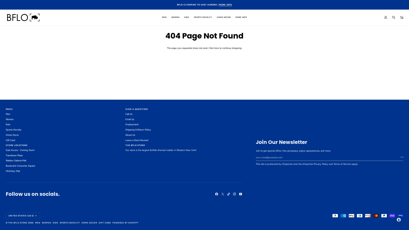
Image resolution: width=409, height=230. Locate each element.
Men (8, 114)
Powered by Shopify (125, 223)
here (216, 48)
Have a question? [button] (136, 109)
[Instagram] (234, 194)
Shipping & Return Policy (138, 129)
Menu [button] (9, 109)
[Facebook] (216, 194)
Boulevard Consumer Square (20, 165)
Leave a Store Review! (136, 140)
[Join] (400, 157)
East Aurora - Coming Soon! (20, 150)
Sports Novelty (13, 129)
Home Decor (12, 135)
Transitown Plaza (14, 155)
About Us (130, 135)
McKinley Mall (13, 171)
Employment (132, 124)
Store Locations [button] (17, 145)
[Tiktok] (228, 194)
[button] (164, 17)
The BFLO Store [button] (135, 145)
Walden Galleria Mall (16, 160)
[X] (222, 194)
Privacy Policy (321, 164)
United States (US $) (21, 216)
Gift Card (10, 140)
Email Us (129, 119)
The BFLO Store (17, 223)
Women (10, 119)
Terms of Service (342, 164)
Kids (8, 124)
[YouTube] (240, 194)
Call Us (128, 114)
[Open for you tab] (399, 220)
